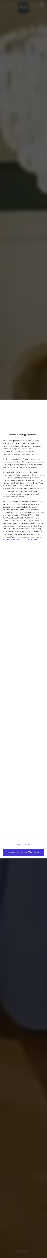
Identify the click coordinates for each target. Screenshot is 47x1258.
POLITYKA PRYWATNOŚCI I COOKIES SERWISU (20, 540)
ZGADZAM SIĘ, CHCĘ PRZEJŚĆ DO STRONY (23, 852)
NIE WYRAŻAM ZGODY (23, 845)
